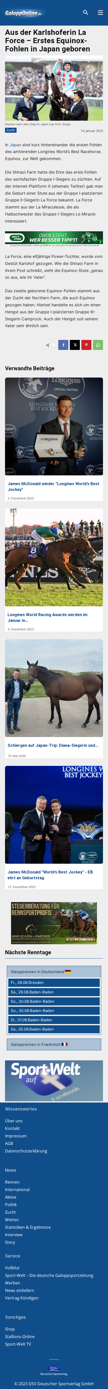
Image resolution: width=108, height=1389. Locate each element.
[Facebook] (63, 345)
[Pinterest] (86, 345)
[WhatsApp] (98, 345)
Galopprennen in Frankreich (36, 1044)
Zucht (11, 130)
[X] (75, 345)
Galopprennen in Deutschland (38, 971)
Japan (15, 144)
